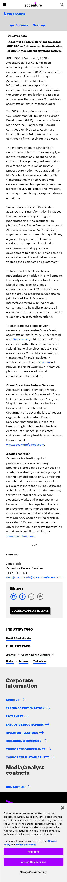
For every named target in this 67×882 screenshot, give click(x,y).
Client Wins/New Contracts (35, 654)
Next (36, 25)
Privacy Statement (25, 844)
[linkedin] (13, 599)
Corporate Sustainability (27, 757)
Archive (12, 700)
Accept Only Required (33, 861)
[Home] (33, 4)
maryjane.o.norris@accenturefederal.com (34, 577)
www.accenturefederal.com (25, 444)
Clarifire (44, 362)
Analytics (11, 654)
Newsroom (14, 14)
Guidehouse (21, 339)
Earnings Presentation (25, 708)
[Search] (61, 4)
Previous (21, 25)
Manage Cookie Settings (33, 871)
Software (23, 660)
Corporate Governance (26, 749)
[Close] (63, 808)
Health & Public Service (18, 637)
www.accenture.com (20, 536)
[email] (31, 599)
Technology (39, 660)
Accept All (33, 851)
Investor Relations (22, 732)
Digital (10, 660)
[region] (33, 842)
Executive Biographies (25, 724)
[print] (40, 599)
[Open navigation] (4, 4)
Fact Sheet (14, 716)
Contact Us (15, 787)
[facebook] (22, 599)
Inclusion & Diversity (23, 741)
